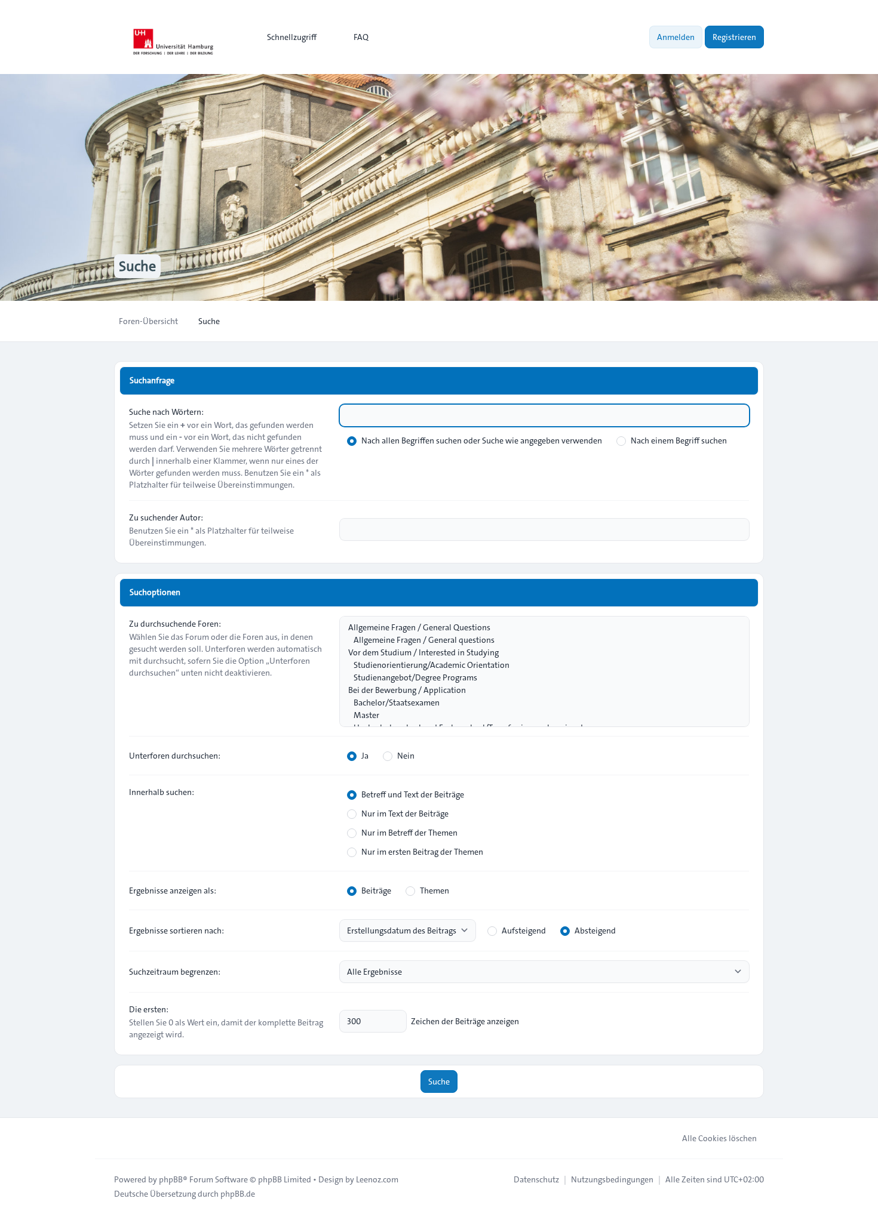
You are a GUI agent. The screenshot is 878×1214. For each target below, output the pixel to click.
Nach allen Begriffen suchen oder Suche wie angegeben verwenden (481, 440)
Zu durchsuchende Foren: (175, 624)
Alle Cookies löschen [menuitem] (719, 1138)
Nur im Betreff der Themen (409, 833)
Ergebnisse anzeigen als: (172, 890)
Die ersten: (148, 1009)
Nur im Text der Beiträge (405, 813)
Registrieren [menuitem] (734, 37)
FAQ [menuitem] (361, 37)
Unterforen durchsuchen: (174, 756)
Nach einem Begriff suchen (679, 440)
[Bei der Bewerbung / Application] (538, 690)
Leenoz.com (377, 1179)
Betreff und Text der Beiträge (412, 794)
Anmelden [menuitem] (676, 37)
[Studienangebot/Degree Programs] (538, 677)
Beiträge (376, 890)
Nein (406, 756)
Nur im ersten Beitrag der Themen (422, 852)
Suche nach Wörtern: (166, 412)
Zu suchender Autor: (166, 517)
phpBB (171, 1179)
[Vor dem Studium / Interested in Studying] (538, 652)
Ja (365, 756)
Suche (439, 1081)
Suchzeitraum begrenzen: (174, 972)
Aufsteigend (524, 930)
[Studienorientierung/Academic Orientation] (538, 665)
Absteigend (595, 930)
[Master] (538, 715)
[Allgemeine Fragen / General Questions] (538, 627)
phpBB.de (237, 1194)
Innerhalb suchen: (161, 792)
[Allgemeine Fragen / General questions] (538, 640)
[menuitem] (286, 37)
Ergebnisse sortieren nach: (176, 930)
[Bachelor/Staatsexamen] (538, 703)
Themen (434, 890)
